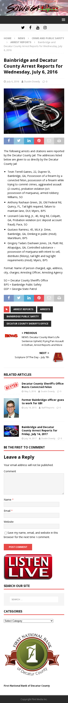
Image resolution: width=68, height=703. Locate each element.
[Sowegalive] (34, 13)
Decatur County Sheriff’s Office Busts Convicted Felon (43, 385)
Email (7, 511)
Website (9, 521)
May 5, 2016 (30, 391)
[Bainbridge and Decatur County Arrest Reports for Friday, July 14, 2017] (11, 431)
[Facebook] (30, 27)
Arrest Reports (23, 309)
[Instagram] (45, 27)
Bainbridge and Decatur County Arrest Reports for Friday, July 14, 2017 (39, 430)
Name (8, 499)
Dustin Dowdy (32, 81)
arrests (45, 309)
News (21, 38)
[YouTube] (37, 27)
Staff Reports (47, 407)
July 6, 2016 (13, 81)
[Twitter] (23, 27)
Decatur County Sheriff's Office (27, 323)
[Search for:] (34, 599)
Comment (10, 471)
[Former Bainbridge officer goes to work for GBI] (11, 408)
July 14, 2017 (30, 438)
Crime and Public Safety (48, 38)
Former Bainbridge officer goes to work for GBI (43, 401)
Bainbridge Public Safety (23, 316)
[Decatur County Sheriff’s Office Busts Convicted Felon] (11, 386)
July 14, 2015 (30, 407)
